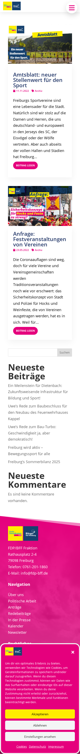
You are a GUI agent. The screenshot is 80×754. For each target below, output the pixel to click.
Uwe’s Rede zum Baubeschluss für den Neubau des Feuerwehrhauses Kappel (38, 412)
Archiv (38, 91)
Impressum (56, 746)
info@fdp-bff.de (34, 573)
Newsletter (17, 632)
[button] (73, 652)
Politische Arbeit (22, 601)
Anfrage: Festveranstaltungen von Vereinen (39, 239)
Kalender (15, 626)
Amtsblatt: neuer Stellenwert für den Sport (38, 80)
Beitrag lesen (25, 165)
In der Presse (19, 619)
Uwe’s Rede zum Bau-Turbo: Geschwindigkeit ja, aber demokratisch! (32, 433)
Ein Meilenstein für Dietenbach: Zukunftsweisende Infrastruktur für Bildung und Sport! (38, 391)
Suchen (64, 352)
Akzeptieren (40, 714)
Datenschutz (37, 746)
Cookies (21, 746)
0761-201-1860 (35, 566)
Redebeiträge (19, 613)
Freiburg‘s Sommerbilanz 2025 (34, 461)
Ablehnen (40, 725)
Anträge (14, 607)
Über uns (16, 594)
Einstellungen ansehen (40, 737)
